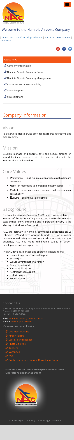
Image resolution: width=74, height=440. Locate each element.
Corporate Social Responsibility (24, 84)
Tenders (13, 348)
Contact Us (6, 40)
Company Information (19, 65)
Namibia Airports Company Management (29, 78)
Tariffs (19, 37)
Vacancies (50, 37)
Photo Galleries (17, 343)
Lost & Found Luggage (20, 339)
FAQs (11, 356)
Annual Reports (15, 90)
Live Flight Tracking (18, 331)
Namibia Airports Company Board (25, 72)
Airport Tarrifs (16, 335)
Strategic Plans (15, 96)
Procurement (63, 37)
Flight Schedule (34, 37)
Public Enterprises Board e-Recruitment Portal (33, 360)
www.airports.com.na (22, 321)
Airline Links (8, 37)
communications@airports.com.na (26, 318)
